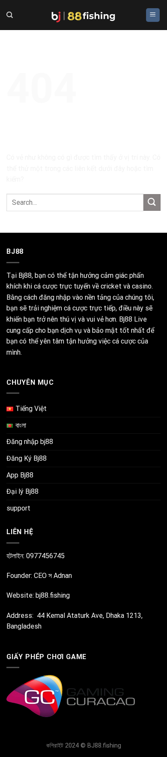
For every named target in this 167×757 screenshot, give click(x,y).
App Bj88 (19, 475)
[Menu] (153, 15)
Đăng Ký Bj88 (26, 458)
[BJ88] (83, 15)
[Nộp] (152, 202)
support (18, 508)
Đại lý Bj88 (22, 491)
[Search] (9, 15)
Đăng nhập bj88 (29, 442)
